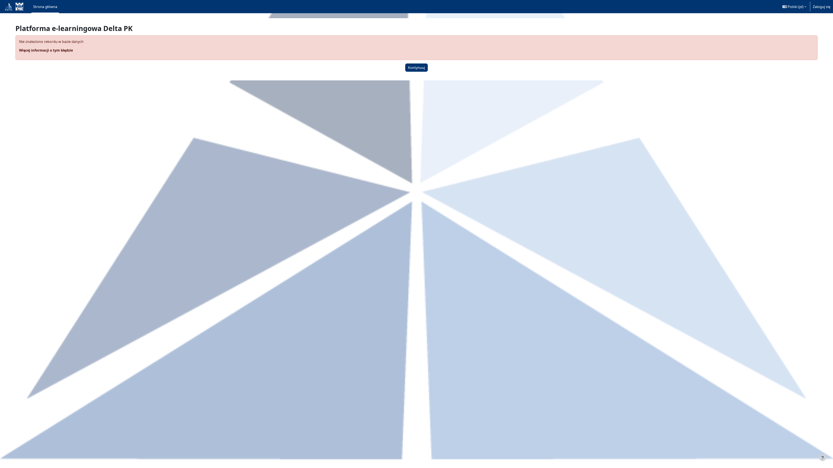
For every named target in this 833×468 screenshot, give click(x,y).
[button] (794, 6)
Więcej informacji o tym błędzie (46, 50)
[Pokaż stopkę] (822, 457)
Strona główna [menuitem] (45, 6)
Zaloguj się (821, 6)
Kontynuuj (416, 67)
